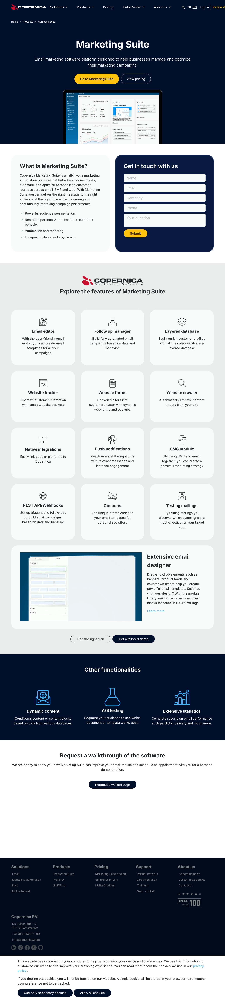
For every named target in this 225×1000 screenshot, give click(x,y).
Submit (135, 233)
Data (15, 885)
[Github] (40, 948)
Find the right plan (90, 639)
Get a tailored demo (133, 639)
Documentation (147, 879)
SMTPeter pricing (106, 879)
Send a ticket (145, 891)
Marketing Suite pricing (110, 874)
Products (28, 21)
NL (190, 7)
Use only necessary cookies (45, 993)
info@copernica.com (26, 939)
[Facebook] (28, 948)
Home (14, 21)
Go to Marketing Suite (96, 79)
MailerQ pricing (105, 885)
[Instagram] (21, 948)
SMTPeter (60, 885)
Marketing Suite (46, 21)
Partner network (147, 874)
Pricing (108, 7)
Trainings (143, 885)
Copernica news (189, 874)
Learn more (156, 611)
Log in (204, 7)
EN (195, 7)
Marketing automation (26, 879)
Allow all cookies (92, 993)
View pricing (136, 79)
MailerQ (59, 879)
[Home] (28, 7)
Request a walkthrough (112, 785)
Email (15, 874)
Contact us (186, 885)
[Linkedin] (14, 948)
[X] (34, 948)
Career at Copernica (192, 879)
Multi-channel (21, 891)
